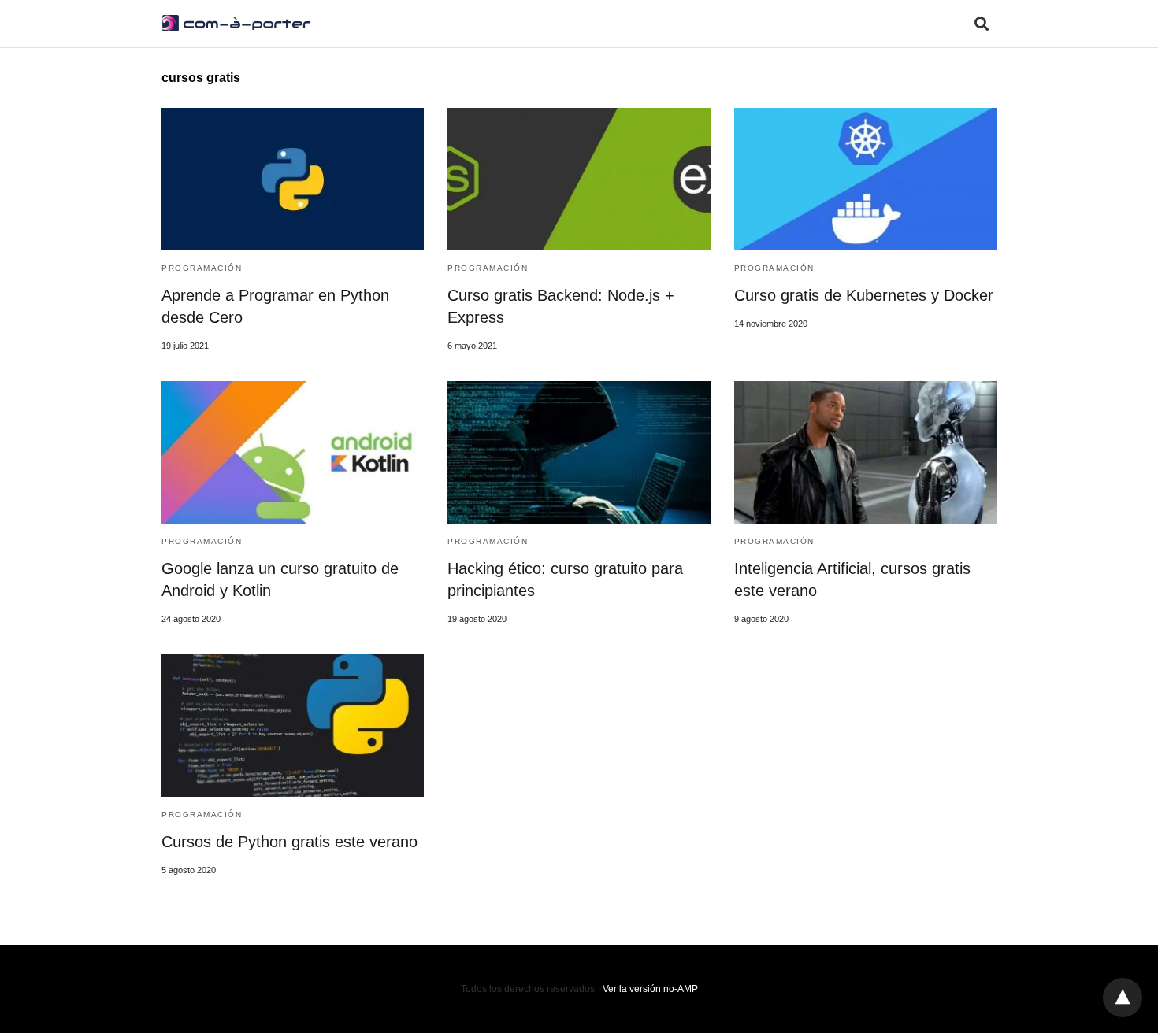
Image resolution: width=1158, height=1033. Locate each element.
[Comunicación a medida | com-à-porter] (236, 23)
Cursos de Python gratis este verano (289, 841)
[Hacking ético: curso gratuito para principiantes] (578, 452)
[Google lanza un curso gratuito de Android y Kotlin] (292, 452)
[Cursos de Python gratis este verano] (292, 725)
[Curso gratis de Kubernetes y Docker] (865, 179)
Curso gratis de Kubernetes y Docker (863, 295)
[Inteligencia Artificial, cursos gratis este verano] (865, 452)
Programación (201, 268)
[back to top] (1122, 997)
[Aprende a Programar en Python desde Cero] (292, 179)
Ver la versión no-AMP (650, 988)
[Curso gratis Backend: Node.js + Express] (578, 179)
